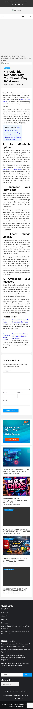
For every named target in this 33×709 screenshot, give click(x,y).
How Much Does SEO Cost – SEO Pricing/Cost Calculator (15, 627)
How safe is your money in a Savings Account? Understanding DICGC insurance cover (15, 645)
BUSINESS (8, 691)
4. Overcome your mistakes (12, 137)
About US (16, 1)
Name (5, 392)
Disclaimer (4, 619)
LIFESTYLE (23, 691)
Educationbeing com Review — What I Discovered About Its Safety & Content (15, 560)
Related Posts (10, 139)
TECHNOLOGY (8, 509)
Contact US (24, 1)
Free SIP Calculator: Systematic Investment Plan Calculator (15, 633)
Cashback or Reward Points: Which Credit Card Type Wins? (15, 651)
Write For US (8, 1)
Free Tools (4, 623)
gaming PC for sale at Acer (12, 169)
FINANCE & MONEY (15, 450)
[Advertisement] (16, 37)
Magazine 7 (12, 706)
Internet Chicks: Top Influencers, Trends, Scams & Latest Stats (15, 500)
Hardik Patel (10, 84)
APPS (6, 450)
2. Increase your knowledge (12, 133)
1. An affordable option (11, 131)
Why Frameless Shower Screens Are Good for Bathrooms (20, 336)
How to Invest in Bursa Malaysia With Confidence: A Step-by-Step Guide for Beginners (13, 657)
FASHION (15, 691)
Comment (6, 371)
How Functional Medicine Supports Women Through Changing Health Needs (15, 664)
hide (18, 127)
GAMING (7, 68)
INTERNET (7, 479)
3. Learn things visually (11, 135)
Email (19, 392)
